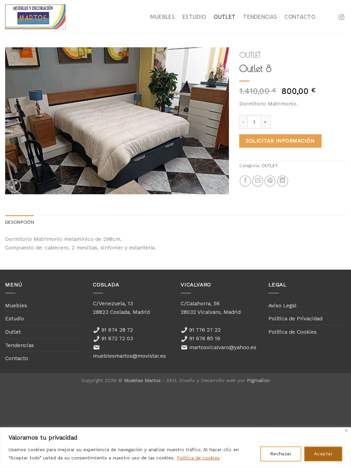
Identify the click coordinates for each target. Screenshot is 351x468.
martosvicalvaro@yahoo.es (221, 347)
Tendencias (260, 17)
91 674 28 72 (116, 330)
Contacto (300, 17)
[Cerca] (346, 430)
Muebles (162, 17)
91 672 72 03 (116, 338)
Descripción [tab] (19, 222)
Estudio (194, 17)
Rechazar (280, 454)
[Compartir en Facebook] (245, 181)
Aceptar (323, 454)
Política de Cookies (292, 332)
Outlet (224, 17)
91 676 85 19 (203, 338)
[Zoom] (14, 186)
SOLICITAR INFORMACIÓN (280, 141)
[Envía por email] (257, 181)
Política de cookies (198, 458)
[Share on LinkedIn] (282, 181)
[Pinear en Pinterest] (270, 181)
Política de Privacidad (295, 318)
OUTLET (250, 55)
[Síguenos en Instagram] (341, 17)
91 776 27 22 (204, 330)
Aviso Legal (282, 305)
